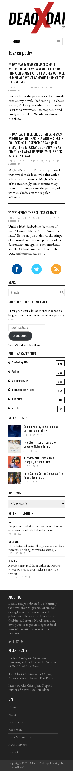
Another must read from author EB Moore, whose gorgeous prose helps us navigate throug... (34, 569)
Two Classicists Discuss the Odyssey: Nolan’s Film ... (39, 444)
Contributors (16, 722)
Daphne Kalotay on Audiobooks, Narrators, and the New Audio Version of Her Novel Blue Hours (32, 662)
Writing (15, 371)
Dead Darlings (40, 763)
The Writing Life (20, 362)
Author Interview (20, 380)
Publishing (17, 399)
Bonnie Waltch (17, 217)
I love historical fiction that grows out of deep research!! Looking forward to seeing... (36, 548)
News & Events (18, 745)
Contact (13, 752)
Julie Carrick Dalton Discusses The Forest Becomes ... (43, 475)
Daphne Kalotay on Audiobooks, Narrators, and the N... (41, 428)
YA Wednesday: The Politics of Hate (32, 212)
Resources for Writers (23, 390)
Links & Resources (19, 737)
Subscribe (20, 336)
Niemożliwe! (16, 767)
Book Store (15, 730)
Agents (15, 408)
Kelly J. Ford (16, 87)
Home (12, 707)
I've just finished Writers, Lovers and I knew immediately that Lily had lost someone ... (35, 528)
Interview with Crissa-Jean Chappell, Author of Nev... (38, 460)
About (12, 715)
